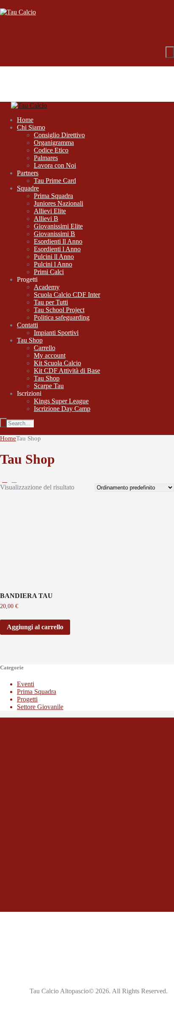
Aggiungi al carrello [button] (35, 627)
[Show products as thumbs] (4, 479)
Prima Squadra (36, 691)
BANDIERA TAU (26, 595)
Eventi (25, 684)
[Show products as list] (14, 479)
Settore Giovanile (40, 706)
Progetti (27, 699)
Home (8, 438)
